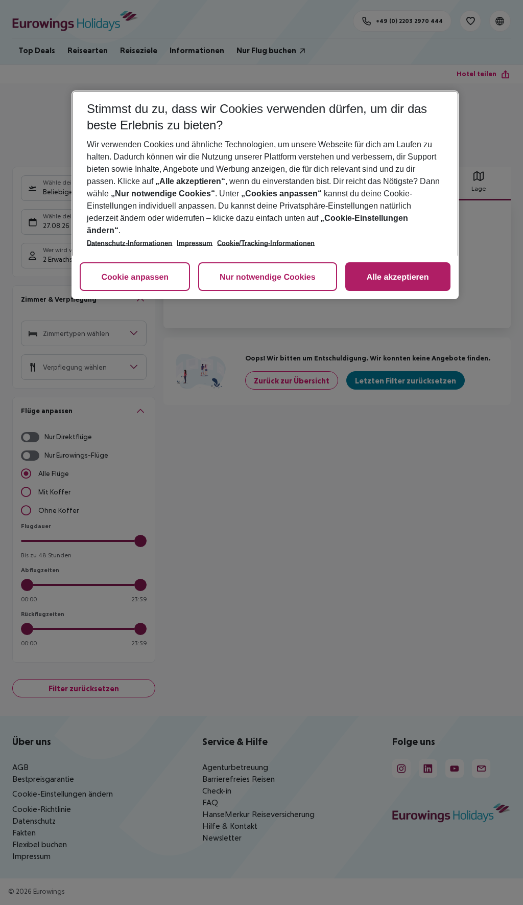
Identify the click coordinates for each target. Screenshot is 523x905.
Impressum (194, 243)
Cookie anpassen (135, 277)
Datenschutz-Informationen (129, 243)
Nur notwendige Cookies (268, 277)
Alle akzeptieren (398, 277)
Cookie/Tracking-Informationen (266, 243)
